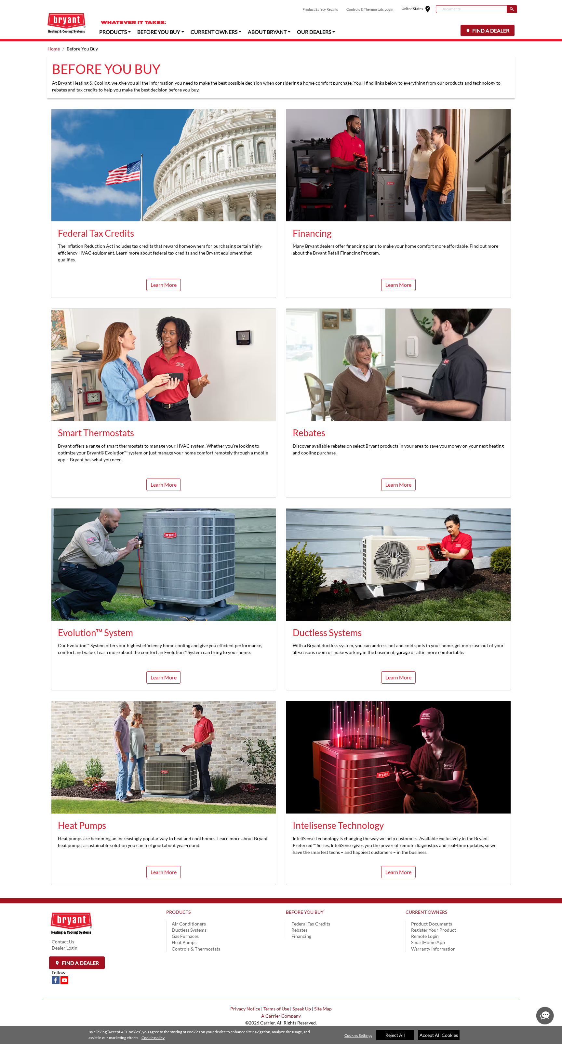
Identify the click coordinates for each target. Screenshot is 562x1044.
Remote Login (425, 936)
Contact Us (63, 941)
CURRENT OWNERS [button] (214, 32)
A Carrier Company (281, 1016)
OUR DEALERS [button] (314, 32)
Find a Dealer (80, 963)
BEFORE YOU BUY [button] (158, 32)
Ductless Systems (189, 930)
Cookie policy (153, 1037)
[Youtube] (64, 979)
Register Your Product (433, 930)
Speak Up (301, 1008)
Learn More (398, 285)
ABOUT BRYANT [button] (267, 32)
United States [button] (419, 9)
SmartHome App (428, 942)
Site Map (323, 1008)
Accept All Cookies (439, 1035)
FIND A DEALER (490, 30)
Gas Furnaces (185, 936)
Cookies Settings (358, 1035)
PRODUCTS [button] (113, 32)
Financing (301, 936)
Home (53, 48)
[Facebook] (56, 979)
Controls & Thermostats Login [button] (369, 9)
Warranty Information (433, 949)
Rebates (299, 930)
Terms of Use (276, 1008)
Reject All (395, 1035)
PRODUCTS (178, 912)
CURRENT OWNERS (426, 912)
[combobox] (471, 9)
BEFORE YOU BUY (305, 912)
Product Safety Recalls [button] (320, 9)
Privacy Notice (245, 1008)
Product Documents (431, 923)
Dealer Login (64, 948)
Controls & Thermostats (196, 949)
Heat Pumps (184, 942)
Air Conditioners (189, 923)
